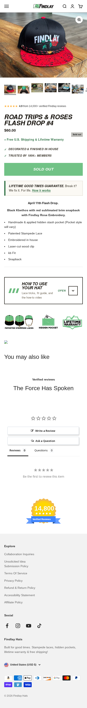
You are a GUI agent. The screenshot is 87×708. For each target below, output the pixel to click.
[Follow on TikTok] (39, 626)
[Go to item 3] (37, 88)
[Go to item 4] (51, 88)
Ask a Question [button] (45, 441)
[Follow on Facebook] (7, 626)
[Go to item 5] (64, 88)
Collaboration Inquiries (19, 554)
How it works (41, 190)
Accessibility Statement (19, 595)
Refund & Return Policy (19, 587)
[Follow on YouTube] (28, 626)
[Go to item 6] (78, 90)
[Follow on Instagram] (18, 626)
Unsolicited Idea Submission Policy (16, 564)
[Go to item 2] (24, 90)
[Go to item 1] (10, 90)
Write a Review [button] (45, 431)
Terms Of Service (15, 573)
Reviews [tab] (15, 450)
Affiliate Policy (13, 602)
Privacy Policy (13, 580)
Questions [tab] (41, 450)
